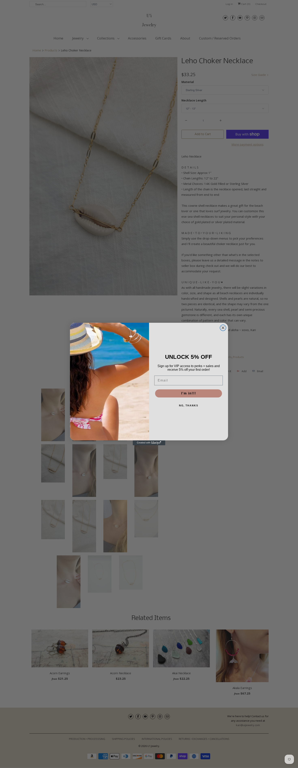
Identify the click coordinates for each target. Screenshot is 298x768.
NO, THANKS (188, 405)
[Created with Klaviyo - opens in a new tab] (149, 442)
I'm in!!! (188, 393)
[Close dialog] (223, 328)
